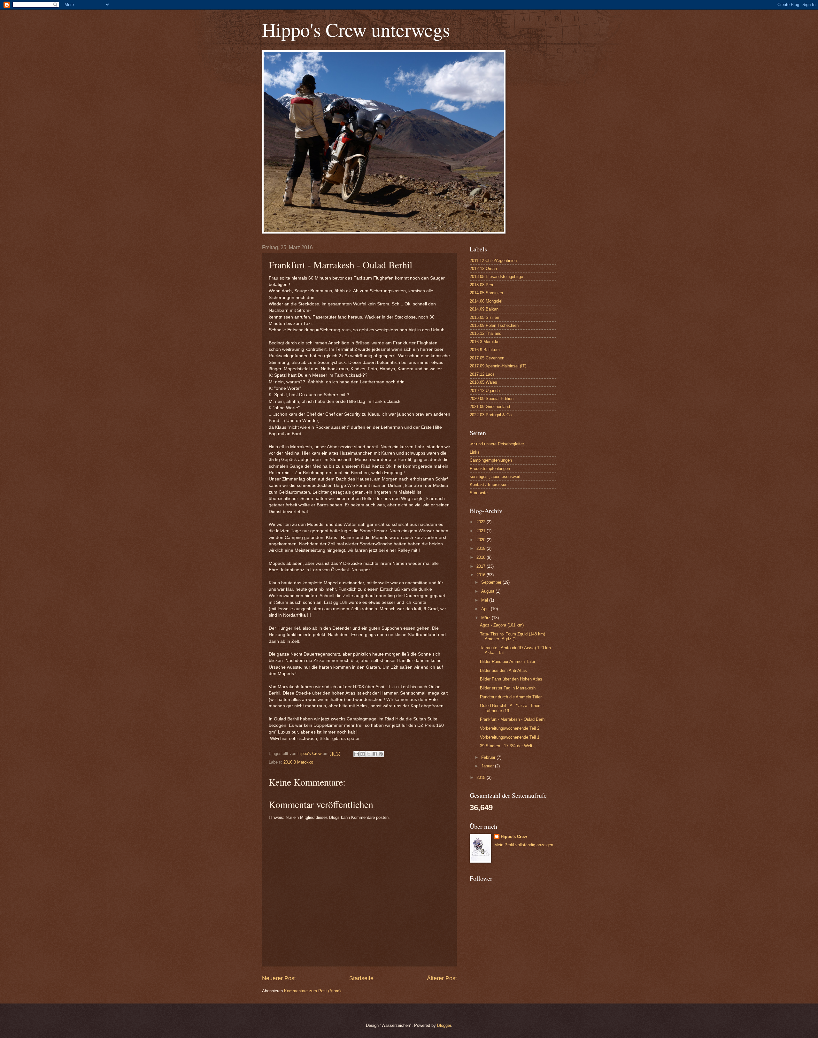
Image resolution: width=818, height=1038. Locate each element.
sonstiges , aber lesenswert (495, 476)
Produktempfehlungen (490, 468)
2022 (481, 521)
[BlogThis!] (362, 754)
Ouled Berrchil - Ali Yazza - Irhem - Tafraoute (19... (512, 708)
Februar (489, 757)
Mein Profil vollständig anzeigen (523, 844)
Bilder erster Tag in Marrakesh (508, 688)
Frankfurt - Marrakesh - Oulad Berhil (513, 719)
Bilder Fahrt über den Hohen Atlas (511, 679)
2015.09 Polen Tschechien (494, 325)
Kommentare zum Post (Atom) (312, 990)
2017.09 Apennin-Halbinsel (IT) (498, 366)
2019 (481, 548)
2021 (481, 530)
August (488, 591)
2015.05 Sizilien (484, 317)
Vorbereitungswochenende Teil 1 (509, 737)
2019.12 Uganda (485, 390)
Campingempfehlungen (491, 460)
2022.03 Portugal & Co (491, 414)
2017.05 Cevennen (487, 358)
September (492, 582)
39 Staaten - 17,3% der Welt (506, 745)
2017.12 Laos (482, 374)
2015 (481, 777)
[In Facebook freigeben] (375, 754)
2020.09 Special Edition (491, 398)
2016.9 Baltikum (485, 349)
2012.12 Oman (483, 268)
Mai (485, 600)
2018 (481, 557)
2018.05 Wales (483, 382)
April (486, 608)
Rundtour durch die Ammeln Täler (511, 697)
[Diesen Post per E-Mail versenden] (356, 754)
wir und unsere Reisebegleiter (497, 444)
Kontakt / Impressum (489, 484)
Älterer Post (442, 978)
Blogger (444, 1025)
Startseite (361, 978)
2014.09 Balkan (484, 309)
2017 (481, 566)
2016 (481, 575)
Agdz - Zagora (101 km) (502, 625)
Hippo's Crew (514, 836)
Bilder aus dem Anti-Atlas (503, 670)
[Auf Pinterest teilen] (381, 754)
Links (475, 452)
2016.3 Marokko (298, 762)
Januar (488, 766)
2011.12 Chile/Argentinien (493, 260)
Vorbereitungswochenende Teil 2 (509, 728)
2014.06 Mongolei (486, 301)
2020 (481, 539)
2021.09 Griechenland (490, 406)
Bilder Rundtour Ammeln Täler (507, 661)
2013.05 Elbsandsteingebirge (496, 276)
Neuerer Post (279, 978)
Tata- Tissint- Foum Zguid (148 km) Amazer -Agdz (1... (512, 636)
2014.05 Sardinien (486, 292)
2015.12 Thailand (485, 333)
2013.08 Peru (482, 284)
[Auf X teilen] (369, 754)
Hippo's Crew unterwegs (356, 29)
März (486, 617)
